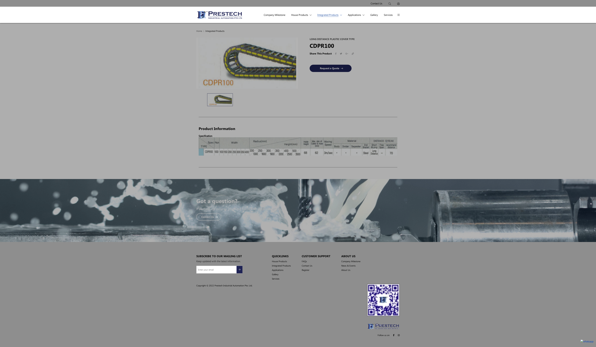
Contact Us (207, 216)
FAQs (304, 261)
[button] (398, 15)
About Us (345, 270)
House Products (299, 14)
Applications (354, 14)
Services (388, 14)
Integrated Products (328, 14)
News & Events (348, 265)
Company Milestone (274, 14)
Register (305, 270)
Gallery (374, 14)
